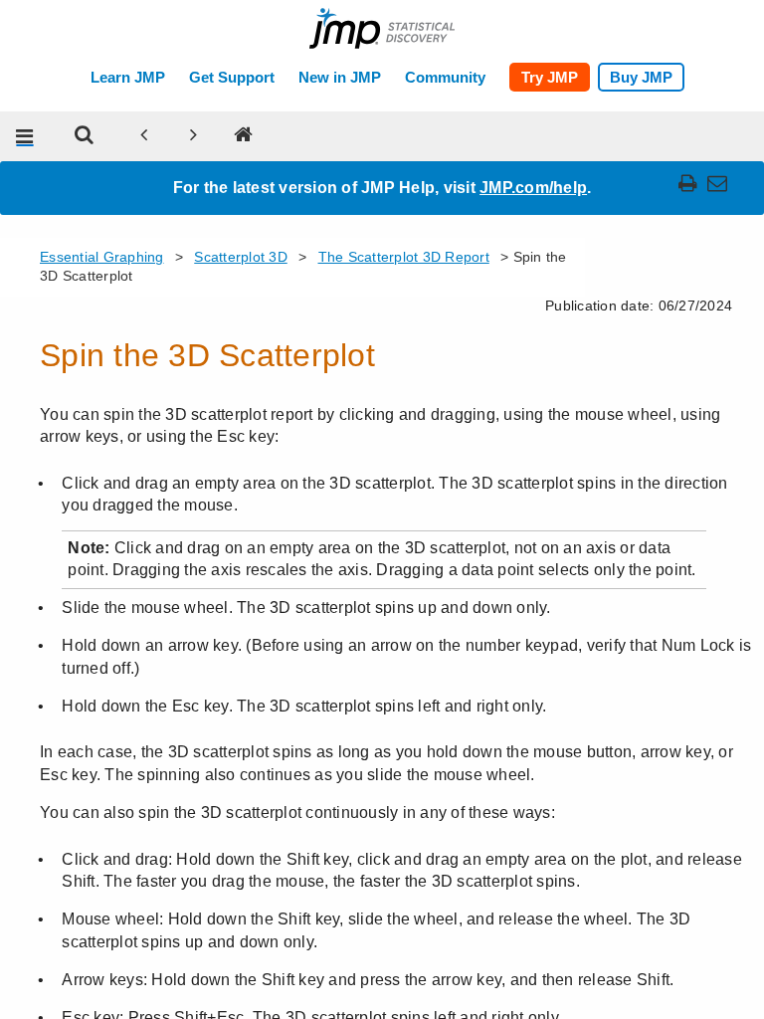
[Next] (194, 136)
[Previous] (144, 136)
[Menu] (25, 136)
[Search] (84, 136)
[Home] (244, 136)
